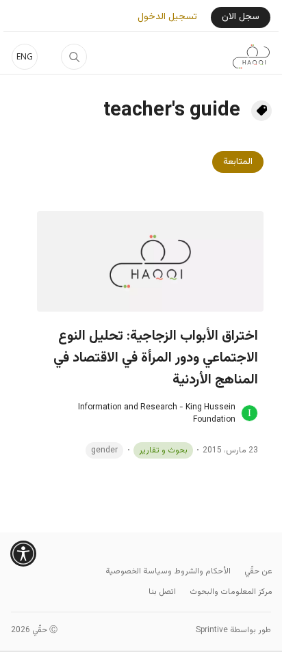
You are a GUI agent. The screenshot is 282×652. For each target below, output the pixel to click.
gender (104, 450)
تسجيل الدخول (167, 17)
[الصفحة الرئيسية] (251, 56)
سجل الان (240, 17)
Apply (74, 57)
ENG (24, 56)
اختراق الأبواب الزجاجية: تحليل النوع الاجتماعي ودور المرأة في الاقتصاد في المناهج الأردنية (155, 358)
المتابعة (238, 161)
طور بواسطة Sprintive (233, 630)
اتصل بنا (162, 592)
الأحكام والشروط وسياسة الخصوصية (168, 571)
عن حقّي (258, 571)
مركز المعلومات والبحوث (231, 592)
